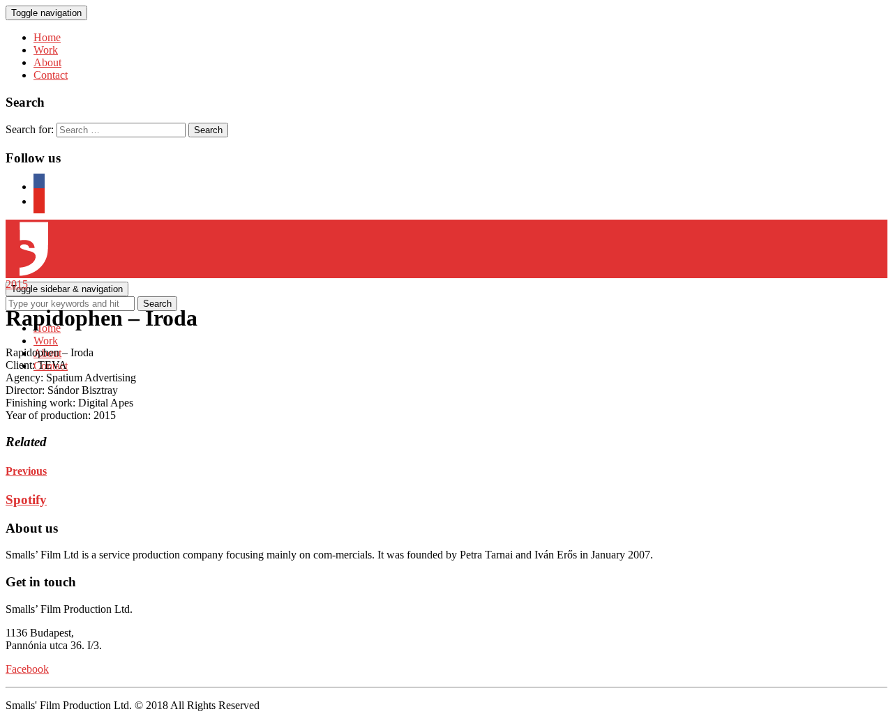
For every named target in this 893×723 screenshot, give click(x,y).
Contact (50, 75)
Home (47, 37)
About (47, 62)
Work (45, 50)
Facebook (27, 669)
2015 (17, 284)
